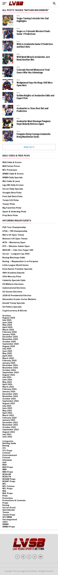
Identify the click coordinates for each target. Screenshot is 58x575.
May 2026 (7, 324)
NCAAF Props (8, 481)
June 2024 (7, 379)
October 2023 (9, 398)
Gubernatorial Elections (13, 287)
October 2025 (9, 341)
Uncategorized (9, 519)
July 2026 (6, 320)
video (5, 521)
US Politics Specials (11, 306)
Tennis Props (8, 514)
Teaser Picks (8, 204)
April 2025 (7, 355)
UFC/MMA (7, 517)
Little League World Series (15, 265)
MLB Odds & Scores (11, 162)
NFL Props (7, 488)
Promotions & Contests (13, 500)
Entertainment (9, 455)
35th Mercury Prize (11, 276)
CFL (4, 448)
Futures (6, 457)
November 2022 (10, 424)
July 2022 (6, 434)
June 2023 (7, 408)
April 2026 (7, 327)
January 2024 (8, 391)
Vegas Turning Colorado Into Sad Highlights (33, 19)
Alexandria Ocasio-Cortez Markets (19, 299)
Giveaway (7, 459)
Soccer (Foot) (9, 507)
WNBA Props (8, 526)
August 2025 (8, 346)
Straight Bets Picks (11, 192)
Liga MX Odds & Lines (12, 185)
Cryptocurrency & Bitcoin (14, 310)
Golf (4, 462)
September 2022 (10, 429)
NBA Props (7, 471)
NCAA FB (6, 476)
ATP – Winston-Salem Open (16, 246)
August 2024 (8, 374)
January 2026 (8, 334)
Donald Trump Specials (13, 303)
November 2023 (10, 396)
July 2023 (6, 405)
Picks (5, 495)
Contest (6, 452)
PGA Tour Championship (14, 227)
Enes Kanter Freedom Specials (17, 268)
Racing (5, 505)
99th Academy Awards (13, 272)
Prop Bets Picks (10, 215)
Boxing (5, 445)
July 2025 (6, 348)
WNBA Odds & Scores (12, 173)
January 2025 (8, 362)
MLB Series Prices (11, 166)
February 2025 (9, 360)
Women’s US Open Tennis (14, 238)
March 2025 (8, 358)
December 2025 (10, 336)
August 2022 (8, 431)
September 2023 (10, 400)
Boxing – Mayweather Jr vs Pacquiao (20, 261)
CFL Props (7, 450)
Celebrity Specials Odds (13, 280)
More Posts (29, 147)
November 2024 (10, 367)
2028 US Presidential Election (16, 295)
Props (5, 502)
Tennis (5, 512)
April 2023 (7, 412)
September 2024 (10, 372)
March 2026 (8, 329)
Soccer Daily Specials (12, 188)
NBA (4, 469)
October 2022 (9, 427)
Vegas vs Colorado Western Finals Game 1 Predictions (33, 32)
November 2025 (10, 339)
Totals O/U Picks (10, 200)
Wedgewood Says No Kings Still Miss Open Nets (35, 84)
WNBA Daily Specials (12, 177)
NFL (4, 483)
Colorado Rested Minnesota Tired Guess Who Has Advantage (33, 71)
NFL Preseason (9, 169)
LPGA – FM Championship (14, 231)
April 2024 (7, 384)
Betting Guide (9, 443)
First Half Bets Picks (12, 196)
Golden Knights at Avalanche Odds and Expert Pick (35, 97)
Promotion (7, 498)
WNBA (5, 524)
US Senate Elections (12, 291)
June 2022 (7, 436)
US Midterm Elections (12, 284)
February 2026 (9, 332)
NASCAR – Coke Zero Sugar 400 (17, 250)
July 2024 (6, 377)
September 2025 (10, 343)
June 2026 (7, 322)
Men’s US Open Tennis (13, 234)
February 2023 (9, 417)
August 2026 (8, 317)
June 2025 (7, 351)
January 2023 (8, 420)
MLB (4, 464)
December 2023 (10, 393)
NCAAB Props (8, 479)
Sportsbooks (8, 509)
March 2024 (8, 386)
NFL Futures (8, 486)
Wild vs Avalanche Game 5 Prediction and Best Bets (35, 45)
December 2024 (10, 365)
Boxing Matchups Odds (13, 257)
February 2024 (9, 389)
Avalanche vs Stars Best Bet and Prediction (32, 109)
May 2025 (7, 353)
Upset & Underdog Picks (14, 211)
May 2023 (7, 410)
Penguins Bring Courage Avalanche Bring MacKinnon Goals (33, 135)
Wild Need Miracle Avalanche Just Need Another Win (33, 58)
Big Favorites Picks (11, 207)
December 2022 (10, 422)
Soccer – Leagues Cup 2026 (15, 253)
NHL (18, 15)
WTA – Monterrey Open (13, 242)
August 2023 (8, 403)
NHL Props (7, 493)
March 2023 (8, 415)
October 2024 (9, 370)
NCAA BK (6, 474)
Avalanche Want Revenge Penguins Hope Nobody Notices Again (34, 122)
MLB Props (7, 467)
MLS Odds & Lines (11, 181)
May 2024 (7, 382)
